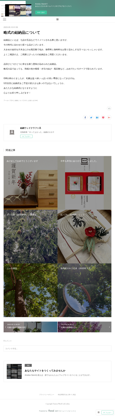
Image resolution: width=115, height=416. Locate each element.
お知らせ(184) (33, 100)
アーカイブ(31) (9, 100)
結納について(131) (21, 100)
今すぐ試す (41, 12)
